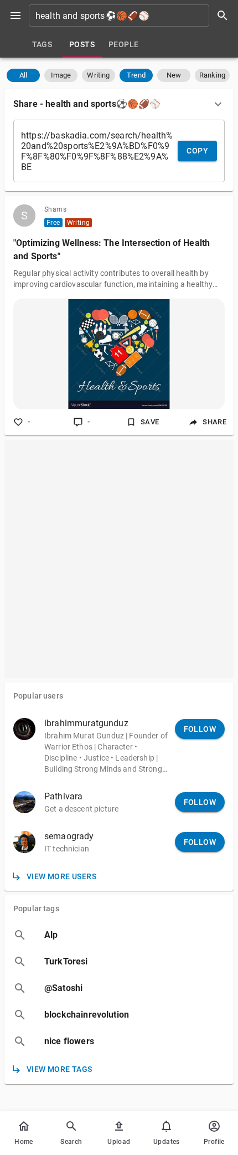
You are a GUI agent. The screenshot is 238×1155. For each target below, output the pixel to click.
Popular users (38, 695)
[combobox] (132, 15)
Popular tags (36, 908)
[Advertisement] (119, 559)
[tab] (42, 44)
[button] (23, 75)
